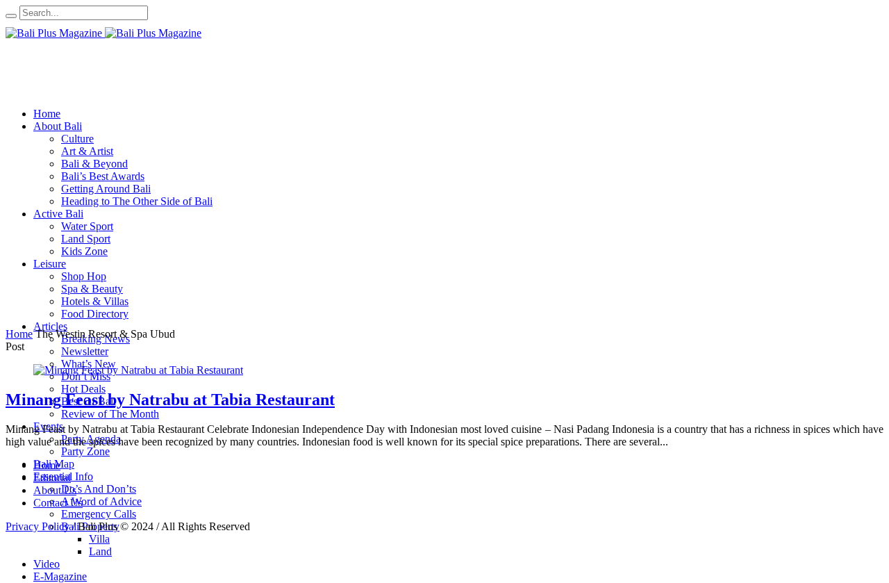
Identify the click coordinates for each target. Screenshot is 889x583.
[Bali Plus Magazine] (103, 33)
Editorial (52, 478)
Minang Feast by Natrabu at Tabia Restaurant (170, 400)
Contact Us (58, 503)
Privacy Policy (37, 526)
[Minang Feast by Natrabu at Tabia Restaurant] (138, 370)
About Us (54, 490)
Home (19, 334)
